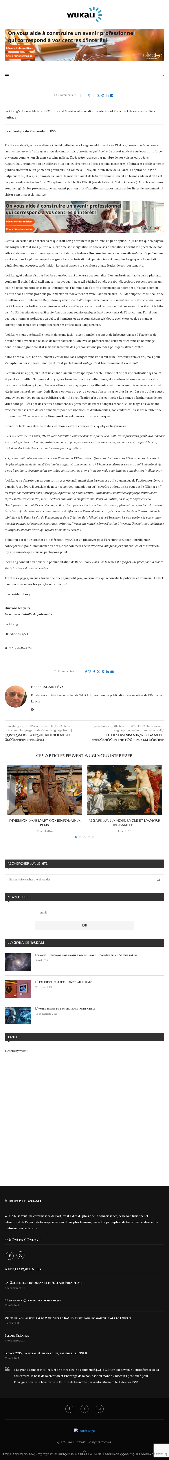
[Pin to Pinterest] (102, 95)
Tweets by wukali (16, 1051)
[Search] (162, 74)
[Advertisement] (84, 1116)
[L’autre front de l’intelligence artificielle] (18, 1015)
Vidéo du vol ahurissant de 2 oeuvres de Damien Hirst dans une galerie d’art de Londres (68, 1318)
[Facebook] (10, 1256)
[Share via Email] (111, 95)
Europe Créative (17, 1335)
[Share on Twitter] (98, 95)
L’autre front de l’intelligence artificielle (65, 1008)
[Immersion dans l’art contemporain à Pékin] (44, 790)
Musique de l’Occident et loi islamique (33, 1300)
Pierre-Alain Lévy (47, 687)
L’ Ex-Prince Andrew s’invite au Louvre (63, 982)
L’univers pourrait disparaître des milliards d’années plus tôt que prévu (86, 955)
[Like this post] (89, 95)
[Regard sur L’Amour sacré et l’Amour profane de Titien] (124, 790)
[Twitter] (20, 1256)
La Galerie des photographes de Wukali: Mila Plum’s (44, 1282)
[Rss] (100, 1409)
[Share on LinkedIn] (107, 95)
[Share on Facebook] (94, 95)
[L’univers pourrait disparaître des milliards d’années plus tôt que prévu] (18, 962)
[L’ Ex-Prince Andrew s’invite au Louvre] (18, 989)
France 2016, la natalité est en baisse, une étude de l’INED (46, 1353)
